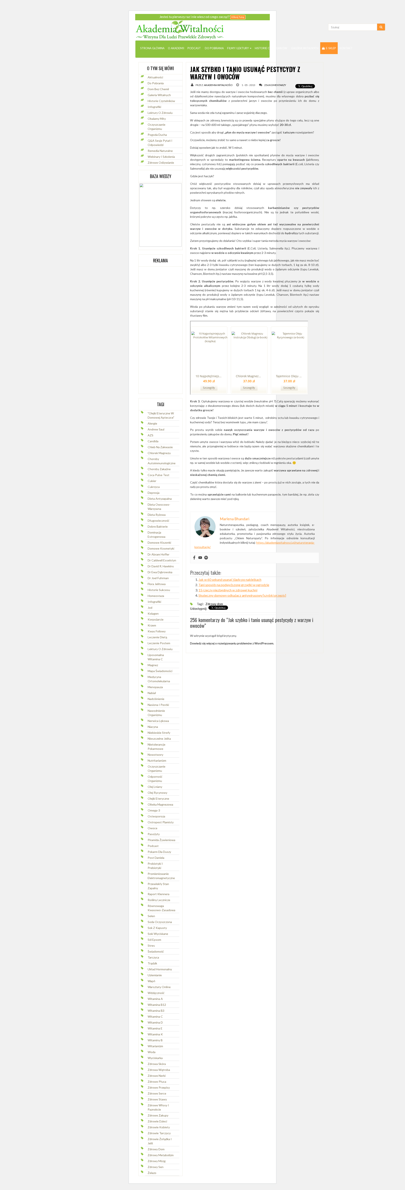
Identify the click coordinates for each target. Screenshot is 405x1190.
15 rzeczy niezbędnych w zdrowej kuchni (227, 590)
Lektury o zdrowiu (160, 112)
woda (151, 1052)
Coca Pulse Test (158, 475)
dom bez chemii (158, 89)
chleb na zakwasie (160, 447)
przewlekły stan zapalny (158, 886)
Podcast (194, 48)
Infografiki (154, 107)
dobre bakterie (158, 526)
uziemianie (155, 975)
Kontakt (345, 48)
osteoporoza (156, 816)
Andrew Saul (156, 429)
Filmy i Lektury (238, 48)
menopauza (155, 687)
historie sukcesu (159, 590)
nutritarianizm (157, 760)
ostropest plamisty (161, 822)
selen (151, 916)
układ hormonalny (160, 969)
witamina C (155, 1016)
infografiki (154, 601)
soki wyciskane (158, 933)
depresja (153, 492)
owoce (152, 828)
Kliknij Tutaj (237, 17)
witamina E (155, 1028)
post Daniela (156, 857)
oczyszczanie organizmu (156, 127)
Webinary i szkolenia (161, 156)
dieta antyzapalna (160, 498)
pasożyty (154, 834)
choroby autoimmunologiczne (162, 461)
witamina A (155, 999)
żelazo (152, 1173)
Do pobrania (214, 48)
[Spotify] (206, 558)
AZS (150, 435)
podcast (153, 846)
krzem (152, 625)
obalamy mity (157, 118)
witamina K (155, 1034)
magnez (153, 665)
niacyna (153, 726)
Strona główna (152, 48)
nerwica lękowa (158, 721)
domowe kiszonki (159, 542)
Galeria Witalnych (304, 48)
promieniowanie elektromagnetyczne (161, 876)
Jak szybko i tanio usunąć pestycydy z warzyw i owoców (245, 72)
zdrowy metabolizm (161, 1155)
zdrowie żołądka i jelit (160, 1141)
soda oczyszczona (160, 922)
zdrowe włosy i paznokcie (158, 1107)
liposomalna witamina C (156, 657)
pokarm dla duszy (159, 852)
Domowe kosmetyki (161, 548)
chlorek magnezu (159, 453)
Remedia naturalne (160, 150)
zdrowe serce (157, 1093)
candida (153, 441)
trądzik (152, 963)
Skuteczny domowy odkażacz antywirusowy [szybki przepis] (242, 595)
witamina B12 (157, 1004)
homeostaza (156, 596)
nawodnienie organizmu (156, 713)
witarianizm (155, 1046)
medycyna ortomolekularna (159, 679)
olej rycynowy (157, 792)
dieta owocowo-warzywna (159, 507)
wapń (151, 981)
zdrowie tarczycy (159, 1133)
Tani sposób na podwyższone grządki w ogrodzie (233, 585)
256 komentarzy (275, 85)
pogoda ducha (157, 134)
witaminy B (155, 1040)
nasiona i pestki (158, 705)
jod (150, 607)
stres (151, 945)
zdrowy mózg (157, 1161)
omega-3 (154, 810)
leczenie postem (159, 643)
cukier (152, 481)
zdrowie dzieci (157, 1121)
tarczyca (153, 957)
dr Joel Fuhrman (158, 578)
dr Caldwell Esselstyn (162, 560)
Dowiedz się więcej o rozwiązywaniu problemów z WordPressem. (232, 643)
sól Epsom (154, 939)
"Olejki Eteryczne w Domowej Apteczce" (161, 415)
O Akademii (176, 48)
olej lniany (155, 786)
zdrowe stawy (157, 1099)
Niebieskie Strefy (159, 732)
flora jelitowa (157, 584)
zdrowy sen (155, 1167)
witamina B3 (156, 1010)
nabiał (152, 693)
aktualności (155, 77)
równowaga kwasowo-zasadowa (161, 908)
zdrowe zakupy (158, 1115)
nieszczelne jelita (159, 738)
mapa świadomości (160, 671)
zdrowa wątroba (159, 1070)
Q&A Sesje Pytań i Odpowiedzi (160, 143)
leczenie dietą (157, 637)
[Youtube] (200, 558)
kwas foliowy (157, 631)
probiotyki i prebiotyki (155, 866)
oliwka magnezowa (160, 804)
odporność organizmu (155, 779)
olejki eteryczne (158, 798)
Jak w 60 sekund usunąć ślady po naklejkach (229, 579)
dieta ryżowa (157, 514)
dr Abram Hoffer (158, 554)
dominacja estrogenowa (156, 534)
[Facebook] (194, 558)
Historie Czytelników (271, 48)
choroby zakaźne (159, 469)
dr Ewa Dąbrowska (160, 572)
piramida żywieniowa (161, 840)
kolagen (153, 613)
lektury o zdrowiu (160, 649)
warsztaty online (159, 987)
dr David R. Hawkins (161, 566)
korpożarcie (155, 619)
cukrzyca (154, 487)
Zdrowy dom (156, 1149)
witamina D (155, 1022)
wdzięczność (156, 993)
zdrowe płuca (157, 1081)
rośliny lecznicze (159, 900)
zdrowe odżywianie (161, 162)
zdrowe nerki (157, 1075)
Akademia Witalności (218, 85)
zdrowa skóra (157, 1064)
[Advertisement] (155, 330)
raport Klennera (158, 894)
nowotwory (155, 754)
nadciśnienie (156, 699)
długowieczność (158, 520)
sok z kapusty (157, 928)
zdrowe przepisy (159, 1087)
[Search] (381, 27)
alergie (152, 423)
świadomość (156, 951)
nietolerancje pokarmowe (156, 746)
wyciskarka (155, 1058)
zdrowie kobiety (159, 1127)
